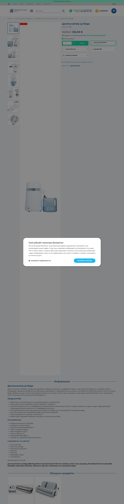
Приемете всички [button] (85, 260)
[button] (40, 261)
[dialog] (62, 252)
